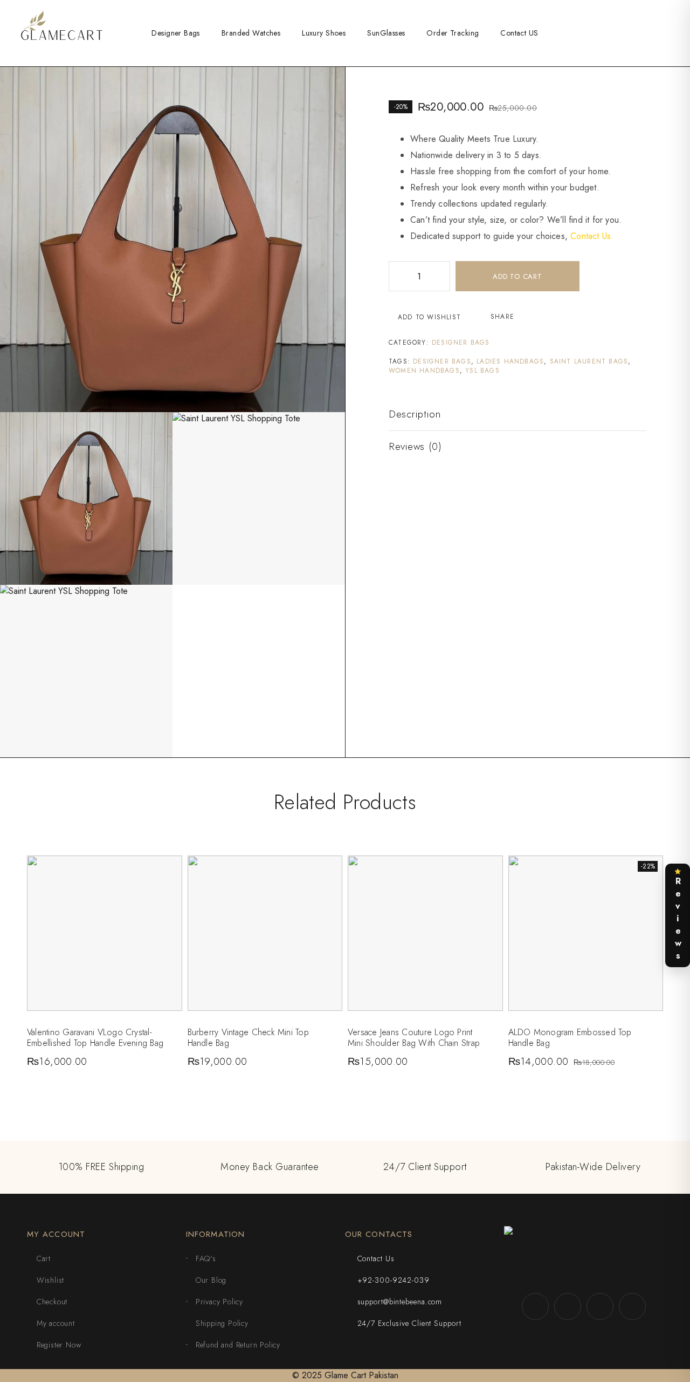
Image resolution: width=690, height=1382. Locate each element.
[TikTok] (567, 1306)
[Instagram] (600, 1306)
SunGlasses (386, 33)
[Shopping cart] (670, 32)
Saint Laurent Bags (589, 361)
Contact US (519, 33)
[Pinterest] (632, 1306)
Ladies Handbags (510, 361)
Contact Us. (591, 236)
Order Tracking (452, 33)
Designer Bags (175, 33)
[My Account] (618, 33)
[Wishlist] (653, 32)
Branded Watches (251, 33)
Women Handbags (424, 370)
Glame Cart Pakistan (361, 1375)
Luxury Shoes (324, 33)
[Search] (635, 33)
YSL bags (482, 370)
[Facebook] (535, 1306)
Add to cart (517, 276)
